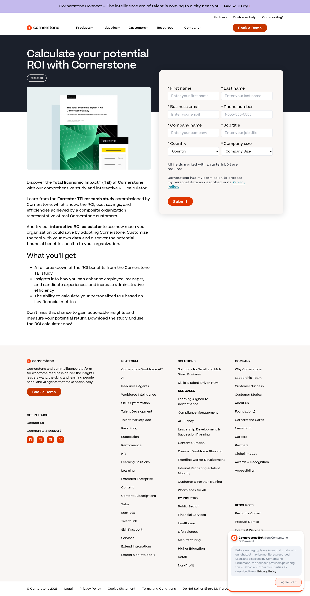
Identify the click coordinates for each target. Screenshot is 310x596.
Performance (131, 445)
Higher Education (191, 548)
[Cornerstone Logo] (43, 27)
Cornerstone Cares (249, 420)
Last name (233, 88)
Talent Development (136, 411)
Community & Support (44, 431)
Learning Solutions (135, 462)
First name (179, 88)
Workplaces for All (192, 490)
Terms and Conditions (159, 589)
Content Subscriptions (138, 496)
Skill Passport (131, 529)
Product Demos (247, 522)
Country (177, 144)
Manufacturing (189, 540)
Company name (185, 125)
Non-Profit (186, 565)
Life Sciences (188, 532)
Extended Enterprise (137, 479)
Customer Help (244, 17)
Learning (128, 470)
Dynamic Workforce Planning (200, 451)
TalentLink (129, 521)
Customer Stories (248, 394)
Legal (68, 589)
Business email (183, 107)
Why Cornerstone (248, 369)
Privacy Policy (90, 589)
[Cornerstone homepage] (67, 361)
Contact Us (35, 423)
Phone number (237, 107)
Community (271, 17)
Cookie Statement (121, 589)
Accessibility (245, 470)
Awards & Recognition (252, 462)
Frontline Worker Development (201, 460)
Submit (180, 202)
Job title (230, 125)
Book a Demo (250, 28)
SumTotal (128, 513)
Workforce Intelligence (138, 394)
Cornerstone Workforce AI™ (142, 369)
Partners (220, 17)
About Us (242, 403)
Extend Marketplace (136, 555)
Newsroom (243, 428)
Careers (241, 437)
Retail (182, 557)
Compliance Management (198, 412)
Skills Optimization (135, 403)
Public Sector (188, 506)
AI (122, 378)
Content (127, 487)
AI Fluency (186, 421)
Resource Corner (248, 513)
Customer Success (249, 386)
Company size (236, 144)
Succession (130, 437)
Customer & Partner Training (200, 482)
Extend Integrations (136, 546)
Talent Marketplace (136, 420)
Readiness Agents (135, 386)
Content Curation (191, 443)
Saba (125, 504)
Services (127, 538)
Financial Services (192, 515)
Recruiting (129, 428)
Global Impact (246, 454)
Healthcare (186, 523)
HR (123, 454)
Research (37, 78)
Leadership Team (248, 378)
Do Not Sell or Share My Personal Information (217, 589)
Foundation (243, 411)
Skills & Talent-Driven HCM (198, 383)
